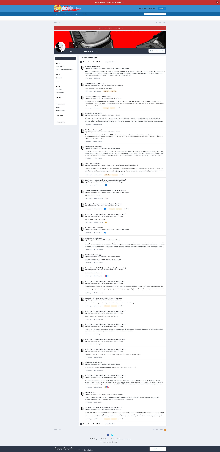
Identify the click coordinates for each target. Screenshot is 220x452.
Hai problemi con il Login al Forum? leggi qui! (108, 2)
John (104, 165)
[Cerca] (164, 14)
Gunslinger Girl (90, 392)
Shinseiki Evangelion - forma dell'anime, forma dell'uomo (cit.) (105, 190)
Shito (97, 68)
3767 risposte (98, 124)
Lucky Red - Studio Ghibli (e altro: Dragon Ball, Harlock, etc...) (105, 180)
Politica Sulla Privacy (117, 439)
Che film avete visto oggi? (93, 113)
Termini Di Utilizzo (88, 449)
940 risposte (99, 198)
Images (57, 101)
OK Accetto (158, 449)
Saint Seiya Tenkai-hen (92, 163)
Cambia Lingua (94, 439)
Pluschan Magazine (74, 14)
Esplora (57, 14)
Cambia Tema (105, 439)
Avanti (98, 61)
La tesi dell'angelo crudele (121, 68)
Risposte (58, 81)
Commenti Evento (60, 122)
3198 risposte (99, 185)
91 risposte (98, 91)
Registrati (162, 8)
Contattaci (127, 439)
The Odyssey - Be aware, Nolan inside (97, 96)
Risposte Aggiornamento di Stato (64, 69)
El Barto (105, 115)
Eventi (57, 118)
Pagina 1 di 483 (110, 61)
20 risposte (99, 174)
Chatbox (85, 14)
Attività (64, 14)
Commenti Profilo (60, 66)
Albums (58, 107)
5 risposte (98, 108)
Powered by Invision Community (110, 442)
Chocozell (106, 98)
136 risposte (98, 232)
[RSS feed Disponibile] (165, 430)
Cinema (119, 98)
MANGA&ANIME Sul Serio (94, 228)
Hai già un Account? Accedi (147, 8)
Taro (104, 182)
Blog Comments (60, 92)
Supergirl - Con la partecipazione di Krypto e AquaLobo (103, 204)
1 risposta (97, 78)
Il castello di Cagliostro (92, 66)
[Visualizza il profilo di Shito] (82, 68)
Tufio (104, 85)
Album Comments (60, 110)
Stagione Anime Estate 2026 (94, 83)
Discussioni (59, 78)
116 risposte (98, 402)
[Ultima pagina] (102, 62)
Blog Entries (59, 89)
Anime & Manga (118, 85)
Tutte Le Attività (60, 58)
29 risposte (99, 209)
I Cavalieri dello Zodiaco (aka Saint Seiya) (126, 165)
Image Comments (60, 104)
